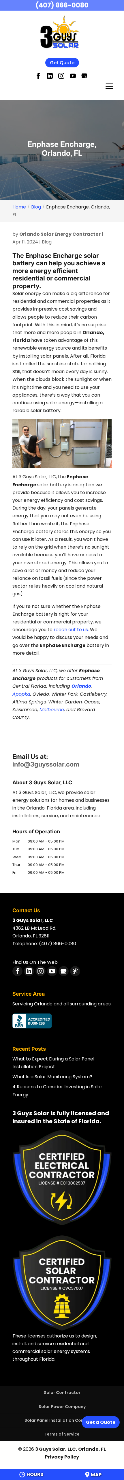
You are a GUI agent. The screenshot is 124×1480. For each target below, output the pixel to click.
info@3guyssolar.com (45, 764)
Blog (47, 242)
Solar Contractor (62, 1392)
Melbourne (52, 709)
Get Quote (62, 62)
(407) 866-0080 (62, 5)
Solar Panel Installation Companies (62, 1420)
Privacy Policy (62, 1457)
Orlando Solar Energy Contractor (60, 234)
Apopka (21, 694)
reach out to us (70, 629)
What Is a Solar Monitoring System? (52, 1076)
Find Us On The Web (35, 962)
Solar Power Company (62, 1406)
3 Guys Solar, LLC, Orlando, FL (70, 1449)
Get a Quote (100, 1422)
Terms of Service (62, 1434)
